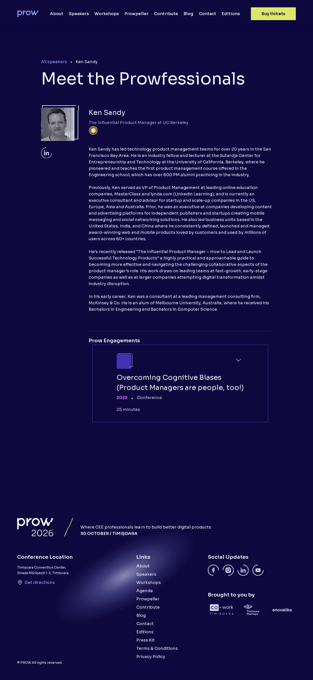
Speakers (79, 13)
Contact (207, 13)
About (56, 13)
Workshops (106, 13)
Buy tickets (273, 13)
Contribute (166, 13)
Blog (188, 13)
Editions (231, 13)
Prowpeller (136, 13)
